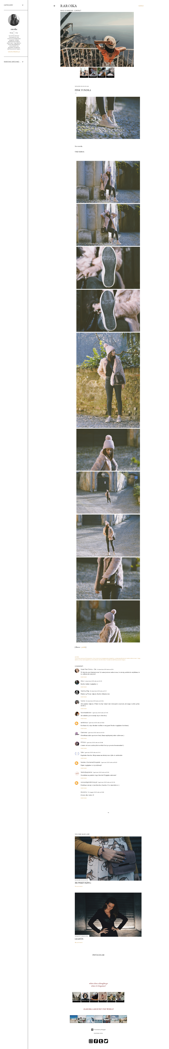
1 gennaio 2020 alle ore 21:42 (92, 752)
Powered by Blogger (100, 1029)
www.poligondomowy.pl (89, 782)
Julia (82, 752)
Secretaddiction (86, 712)
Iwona (83, 701)
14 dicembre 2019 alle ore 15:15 (105, 669)
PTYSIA (83, 742)
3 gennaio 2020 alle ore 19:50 (101, 772)
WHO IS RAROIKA (66, 10)
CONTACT (77, 10)
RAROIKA (68, 6)
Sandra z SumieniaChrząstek (90, 762)
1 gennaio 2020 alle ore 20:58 (94, 742)
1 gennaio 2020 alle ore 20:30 (96, 732)
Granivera (84, 732)
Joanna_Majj (85, 691)
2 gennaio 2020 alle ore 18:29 (109, 762)
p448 (83, 647)
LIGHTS (79, 938)
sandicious (84, 722)
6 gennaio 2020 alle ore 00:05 (106, 782)
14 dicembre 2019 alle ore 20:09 (93, 681)
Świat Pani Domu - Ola (88, 669)
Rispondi (84, 677)
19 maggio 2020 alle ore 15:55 (96, 792)
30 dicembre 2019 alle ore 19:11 (98, 691)
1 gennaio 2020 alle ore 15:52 (96, 722)
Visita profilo (14, 52)
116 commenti (79, 886)
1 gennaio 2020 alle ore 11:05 (100, 712)
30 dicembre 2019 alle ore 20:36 (94, 701)
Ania (82, 681)
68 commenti (79, 942)
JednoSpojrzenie (86, 772)
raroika (14, 29)
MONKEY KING (83, 882)
